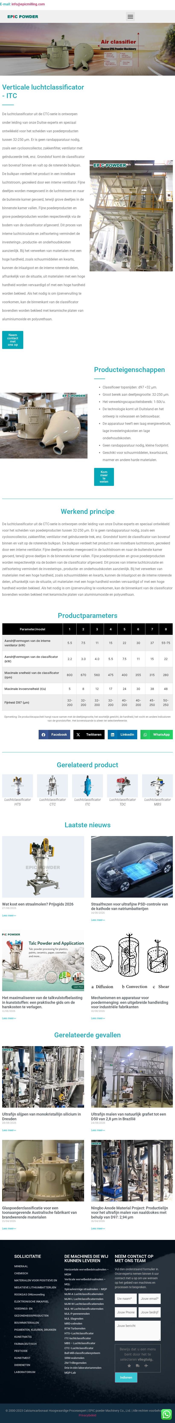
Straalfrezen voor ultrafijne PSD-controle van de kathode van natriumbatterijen (129, 906)
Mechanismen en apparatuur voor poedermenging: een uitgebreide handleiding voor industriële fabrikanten (129, 1002)
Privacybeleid (87, 1415)
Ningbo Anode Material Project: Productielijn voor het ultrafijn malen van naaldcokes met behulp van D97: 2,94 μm (129, 1212)
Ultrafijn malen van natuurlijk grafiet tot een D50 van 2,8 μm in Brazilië (128, 1116)
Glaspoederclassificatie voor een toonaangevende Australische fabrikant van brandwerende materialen (39, 1212)
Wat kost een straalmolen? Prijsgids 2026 (37, 904)
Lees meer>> (9, 915)
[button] (130, 16)
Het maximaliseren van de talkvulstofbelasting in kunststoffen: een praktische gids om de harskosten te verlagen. (42, 1002)
